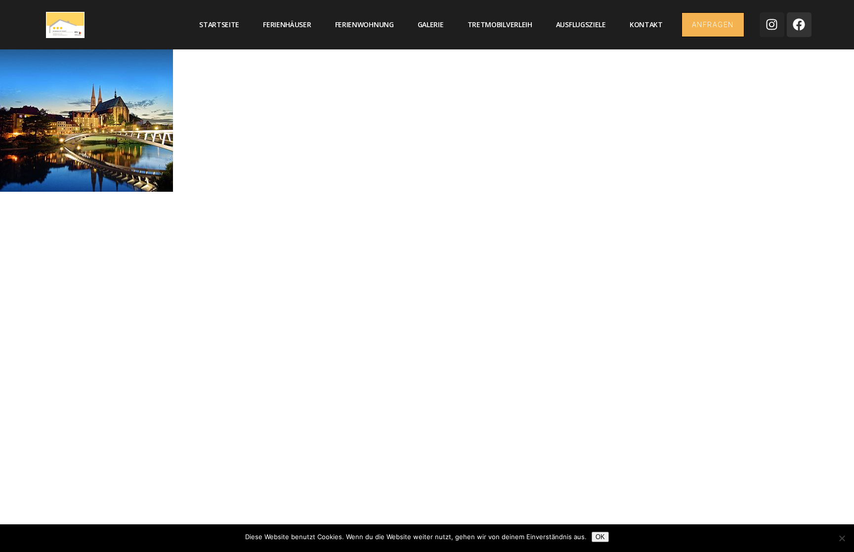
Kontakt (646, 24)
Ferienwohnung (364, 24)
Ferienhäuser (287, 24)
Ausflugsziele (581, 24)
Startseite (219, 24)
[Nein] (842, 538)
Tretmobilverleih (500, 24)
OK (600, 537)
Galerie (431, 24)
